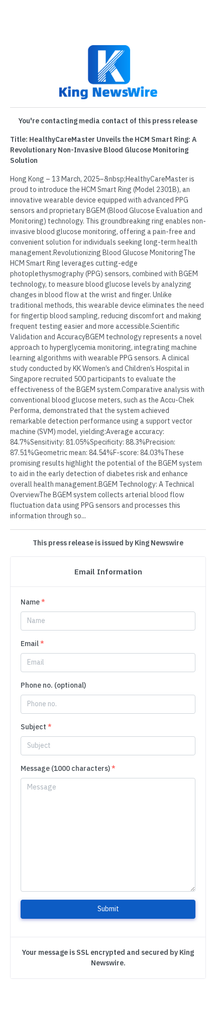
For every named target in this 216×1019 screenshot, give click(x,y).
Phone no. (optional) (53, 685)
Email (32, 643)
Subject (36, 726)
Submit (108, 908)
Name (33, 601)
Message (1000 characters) (68, 768)
